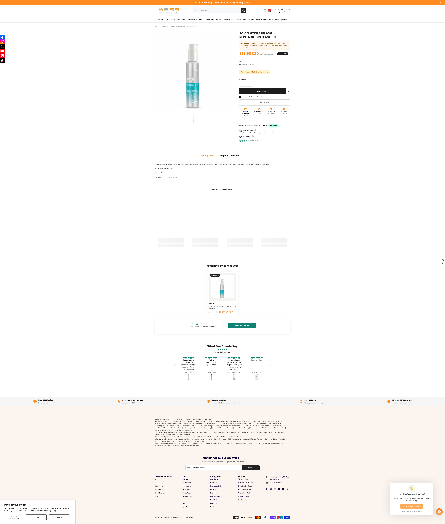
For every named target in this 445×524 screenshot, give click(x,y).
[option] (193, 70)
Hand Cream (193, 437)
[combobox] (216, 10)
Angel (190, 428)
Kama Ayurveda (193, 439)
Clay (284, 444)
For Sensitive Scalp (263, 432)
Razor (197, 446)
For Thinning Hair (277, 432)
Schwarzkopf (255, 428)
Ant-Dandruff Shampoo (212, 432)
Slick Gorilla (218, 444)
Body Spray (164, 437)
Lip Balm (209, 437)
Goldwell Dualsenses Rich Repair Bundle (240, 423)
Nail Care (216, 437)
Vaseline (282, 439)
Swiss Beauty (273, 439)
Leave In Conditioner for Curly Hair (190, 432)
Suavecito (209, 444)
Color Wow (269, 428)
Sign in (280, 9)
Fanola (214, 428)
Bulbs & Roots (190, 419)
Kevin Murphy (244, 428)
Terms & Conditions (258, 97)
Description (206, 155)
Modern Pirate (186, 444)
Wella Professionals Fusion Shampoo (178, 421)
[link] (171, 242)
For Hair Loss (159, 435)
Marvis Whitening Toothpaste (179, 426)
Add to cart (263, 91)
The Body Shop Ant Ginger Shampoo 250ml (209, 421)
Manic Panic (198, 428)
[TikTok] (279, 489)
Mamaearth (223, 439)
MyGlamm (192, 441)
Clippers (183, 446)
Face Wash (183, 437)
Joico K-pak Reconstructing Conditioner (206, 426)
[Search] (219, 10)
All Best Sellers (276, 426)
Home (157, 26)
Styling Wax (269, 444)
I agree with (246, 97)
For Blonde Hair (240, 432)
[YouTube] (283, 489)
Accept (36, 517)
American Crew (174, 444)
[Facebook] (266, 489)
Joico (248, 61)
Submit (251, 468)
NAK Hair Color (231, 421)
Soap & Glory (171, 441)
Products (165, 26)
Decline (59, 517)
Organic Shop (160, 441)
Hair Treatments (228, 432)
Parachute (246, 439)
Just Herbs (199, 419)
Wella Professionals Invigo (246, 421)
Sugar (180, 441)
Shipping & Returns (229, 155)
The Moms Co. (262, 439)
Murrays (196, 444)
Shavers (176, 446)
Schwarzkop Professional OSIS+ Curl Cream (238, 426)
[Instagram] (271, 489)
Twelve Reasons (186, 430)
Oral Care (237, 437)
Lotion (169, 446)
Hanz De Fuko (259, 444)
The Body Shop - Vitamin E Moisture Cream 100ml (207, 423)
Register (287, 9)
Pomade (278, 444)
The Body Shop (176, 428)
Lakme (210, 439)
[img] (222, 349)
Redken (282, 428)
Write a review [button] (242, 325)
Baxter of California (241, 444)
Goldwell (230, 428)
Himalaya (203, 439)
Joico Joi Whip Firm (262, 426)
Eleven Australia (160, 430)
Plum (185, 441)
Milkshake (222, 428)
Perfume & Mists (227, 437)
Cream (163, 446)
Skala (181, 419)
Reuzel (202, 444)
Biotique (170, 439)
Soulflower (200, 441)
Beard (157, 446)
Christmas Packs (172, 419)
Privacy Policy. (51, 510)
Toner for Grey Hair (170, 432)
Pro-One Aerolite (173, 430)
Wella (185, 428)
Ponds (253, 439)
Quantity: (242, 79)
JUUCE (276, 428)
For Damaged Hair (186, 435)
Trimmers (190, 446)
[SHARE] (288, 91)
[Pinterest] (275, 489)
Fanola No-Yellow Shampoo (177, 423)
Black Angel (228, 444)
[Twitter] (287, 489)
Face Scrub (174, 437)
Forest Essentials (180, 439)
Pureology (207, 428)
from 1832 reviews (222, 352)
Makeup (202, 437)
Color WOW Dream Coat (266, 421)
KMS (262, 428)
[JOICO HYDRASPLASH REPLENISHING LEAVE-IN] (222, 287)
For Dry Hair (251, 432)
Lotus (216, 439)
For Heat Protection (171, 435)
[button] (244, 141)
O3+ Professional (235, 439)
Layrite (251, 444)
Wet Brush (208, 419)
